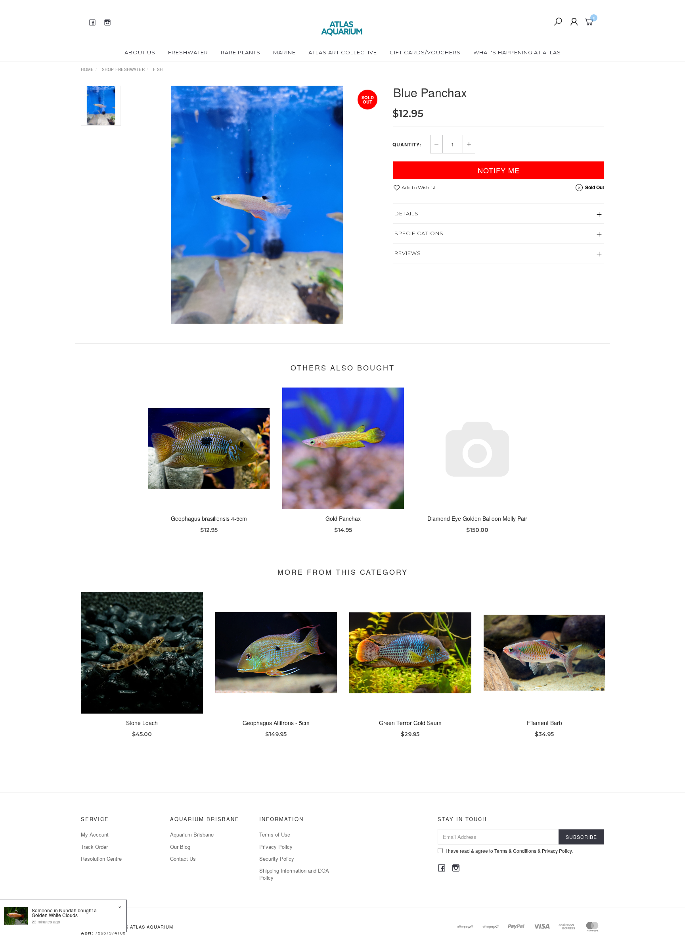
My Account (95, 834)
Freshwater (188, 52)
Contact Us (183, 858)
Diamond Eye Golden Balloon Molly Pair (477, 518)
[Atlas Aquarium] (342, 21)
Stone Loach (142, 723)
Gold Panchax (343, 518)
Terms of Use (274, 834)
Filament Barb (544, 723)
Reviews (407, 253)
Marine (284, 52)
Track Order (94, 846)
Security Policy (276, 858)
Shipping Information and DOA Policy (294, 874)
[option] (257, 205)
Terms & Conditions (515, 850)
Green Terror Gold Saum (410, 723)
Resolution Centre (101, 858)
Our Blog (180, 846)
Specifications (419, 233)
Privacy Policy (276, 846)
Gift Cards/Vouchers (425, 52)
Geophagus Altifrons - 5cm (276, 723)
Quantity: (406, 144)
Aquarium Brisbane (192, 834)
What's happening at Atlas (517, 52)
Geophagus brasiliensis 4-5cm (209, 518)
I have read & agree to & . (509, 850)
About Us (139, 52)
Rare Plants (240, 52)
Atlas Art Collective (342, 52)
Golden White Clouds (55, 915)
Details (406, 213)
